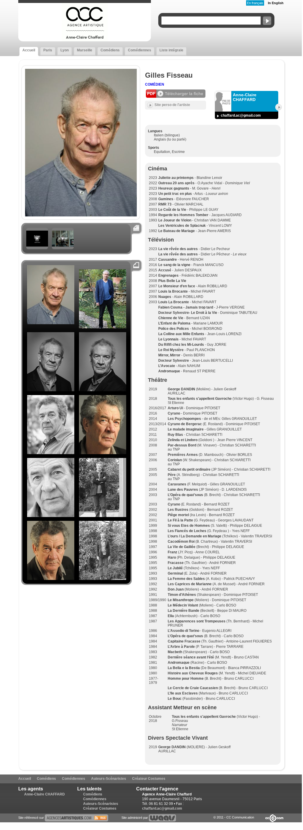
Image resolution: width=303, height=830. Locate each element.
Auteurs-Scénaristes (108, 779)
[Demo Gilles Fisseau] (63, 245)
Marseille (84, 50)
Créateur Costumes (148, 779)
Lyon (64, 50)
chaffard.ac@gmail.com (241, 115)
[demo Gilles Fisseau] (37, 245)
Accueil (28, 50)
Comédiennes (139, 50)
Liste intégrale (171, 50)
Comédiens (110, 50)
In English (276, 3)
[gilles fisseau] (76, 817)
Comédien (154, 84)
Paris (47, 50)
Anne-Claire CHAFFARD (44, 794)
